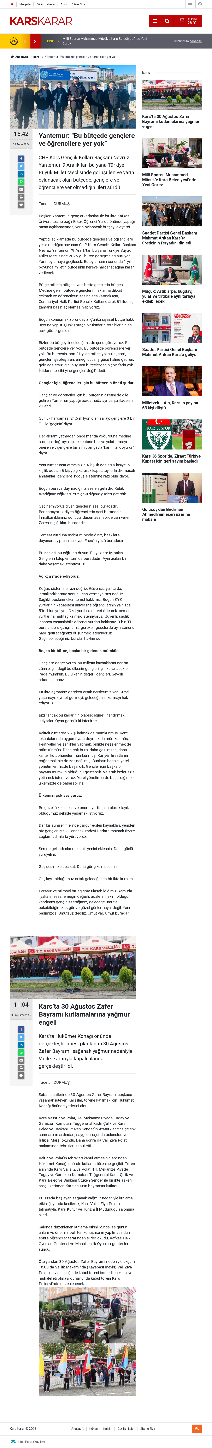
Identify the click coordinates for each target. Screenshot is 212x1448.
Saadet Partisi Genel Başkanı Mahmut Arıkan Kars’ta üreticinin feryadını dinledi (107, 41)
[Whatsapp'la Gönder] (21, 182)
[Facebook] (21, 158)
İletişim (107, 1429)
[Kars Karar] (41, 21)
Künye (93, 1429)
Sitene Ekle (78, 4)
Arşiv (64, 4)
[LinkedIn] (21, 174)
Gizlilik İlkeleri (126, 1429)
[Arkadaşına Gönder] (21, 189)
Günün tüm (188, 41)
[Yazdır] (21, 197)
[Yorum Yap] (21, 205)
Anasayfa (77, 1429)
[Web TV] (190, 4)
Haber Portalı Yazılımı (31, 1441)
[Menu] (155, 21)
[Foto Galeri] (200, 4)
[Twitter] (21, 166)
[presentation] (24, 41)
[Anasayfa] (12, 4)
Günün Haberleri (45, 4)
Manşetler (25, 4)
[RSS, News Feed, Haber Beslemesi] (197, 1429)
